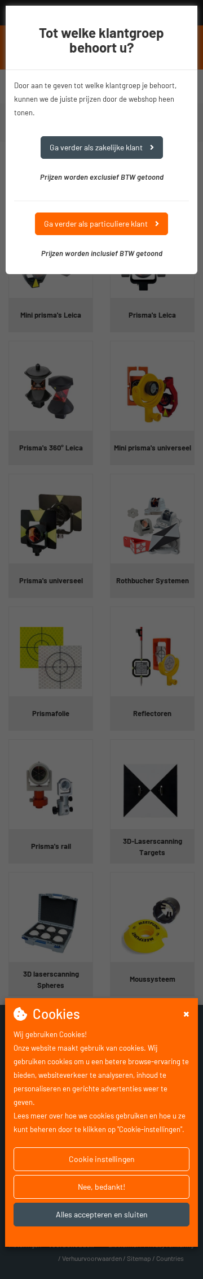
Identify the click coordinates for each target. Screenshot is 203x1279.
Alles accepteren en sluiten (102, 1214)
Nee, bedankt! (101, 1186)
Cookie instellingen (102, 1159)
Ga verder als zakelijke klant (97, 147)
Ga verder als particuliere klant (96, 223)
